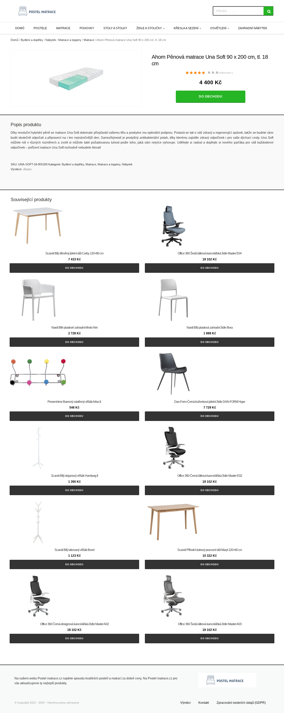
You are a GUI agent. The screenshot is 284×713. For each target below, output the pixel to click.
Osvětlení (218, 28)
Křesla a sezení (186, 28)
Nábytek (50, 40)
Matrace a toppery (69, 40)
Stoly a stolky (115, 28)
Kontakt (203, 702)
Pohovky (87, 28)
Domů (19, 28)
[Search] (268, 10)
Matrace (63, 28)
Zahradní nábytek (252, 28)
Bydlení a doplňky (32, 40)
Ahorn (27, 169)
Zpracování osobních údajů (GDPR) (241, 702)
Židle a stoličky (149, 28)
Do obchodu (210, 96)
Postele (40, 28)
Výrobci (185, 702)
